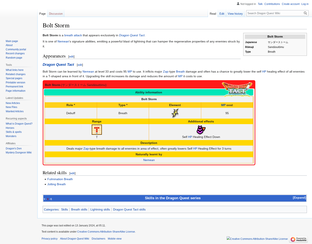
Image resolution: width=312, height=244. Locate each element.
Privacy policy (50, 238)
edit (71, 56)
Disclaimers (98, 238)
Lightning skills (100, 209)
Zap (165, 71)
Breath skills (79, 209)
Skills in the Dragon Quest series (173, 198)
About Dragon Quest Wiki (74, 238)
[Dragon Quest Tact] (237, 89)
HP (264, 71)
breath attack (73, 35)
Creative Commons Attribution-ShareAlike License (106, 231)
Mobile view (115, 238)
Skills (64, 209)
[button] (299, 197)
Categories (51, 209)
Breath (180, 71)
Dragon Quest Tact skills (129, 209)
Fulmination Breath (60, 179)
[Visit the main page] (19, 17)
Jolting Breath (56, 184)
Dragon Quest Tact (132, 35)
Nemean (63, 41)
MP (130, 71)
